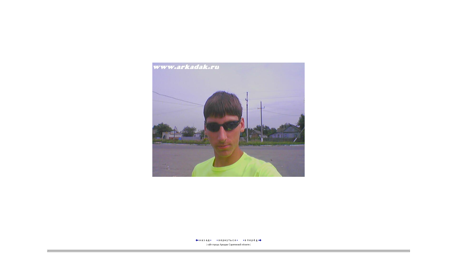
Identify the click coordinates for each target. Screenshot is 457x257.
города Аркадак (220, 244)
